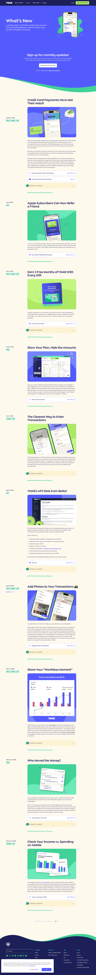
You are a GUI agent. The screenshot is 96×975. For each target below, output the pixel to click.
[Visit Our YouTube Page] (21, 956)
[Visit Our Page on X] (10, 956)
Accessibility (80, 965)
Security (79, 955)
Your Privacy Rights (34, 969)
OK (46, 969)
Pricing (44, 3)
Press (36, 957)
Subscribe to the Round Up (48, 65)
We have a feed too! (54, 70)
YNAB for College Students (54, 952)
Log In (72, 3)
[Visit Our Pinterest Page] (15, 956)
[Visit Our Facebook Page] (7, 956)
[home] (9, 2)
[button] (20, 3)
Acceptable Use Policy (82, 962)
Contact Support (68, 962)
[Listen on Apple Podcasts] (23, 956)
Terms (78, 952)
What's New (66, 955)
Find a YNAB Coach (52, 955)
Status (65, 952)
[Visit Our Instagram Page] (13, 956)
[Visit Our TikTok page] (18, 956)
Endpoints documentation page (52, 548)
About (36, 952)
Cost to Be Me (46, 882)
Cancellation (67, 960)
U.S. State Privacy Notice (82, 960)
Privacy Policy (80, 957)
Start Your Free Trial (82, 3)
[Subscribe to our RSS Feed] (26, 956)
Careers (37, 955)
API (64, 957)
